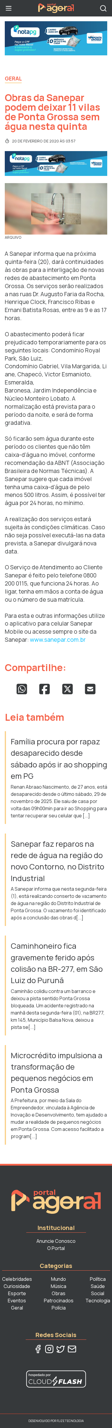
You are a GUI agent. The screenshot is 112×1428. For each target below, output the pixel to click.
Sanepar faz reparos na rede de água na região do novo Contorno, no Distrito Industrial (57, 861)
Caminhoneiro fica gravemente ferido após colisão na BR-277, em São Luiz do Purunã (57, 963)
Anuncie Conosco (56, 1241)
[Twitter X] (60, 1349)
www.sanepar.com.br (58, 640)
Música (58, 1286)
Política (98, 1279)
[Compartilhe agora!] (21, 689)
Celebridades (17, 1279)
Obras (58, 1293)
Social (97, 1293)
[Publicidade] (56, 38)
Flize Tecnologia (70, 1421)
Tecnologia (97, 1300)
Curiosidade (17, 1286)
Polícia (59, 1307)
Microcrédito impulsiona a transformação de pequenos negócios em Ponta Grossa (56, 1072)
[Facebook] (37, 1349)
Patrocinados (58, 1300)
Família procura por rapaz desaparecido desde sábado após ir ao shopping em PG (59, 758)
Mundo (58, 1279)
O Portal (56, 1248)
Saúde (98, 1286)
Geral (13, 78)
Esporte (17, 1293)
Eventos (17, 1300)
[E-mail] (71, 1349)
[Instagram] (49, 1349)
